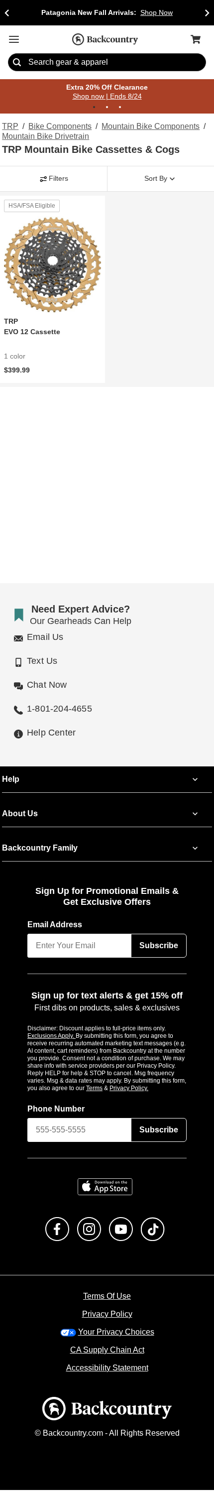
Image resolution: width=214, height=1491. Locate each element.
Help (10, 779)
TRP (9, 127)
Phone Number (56, 1110)
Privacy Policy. (142, 1089)
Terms (108, 1089)
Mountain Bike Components (147, 127)
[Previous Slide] (7, 12)
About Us (19, 814)
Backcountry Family (40, 848)
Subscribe (158, 946)
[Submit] (17, 63)
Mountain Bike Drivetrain (45, 137)
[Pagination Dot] (94, 107)
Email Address (55, 925)
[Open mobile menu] (14, 39)
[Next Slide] (207, 12)
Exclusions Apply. (51, 1036)
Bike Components (58, 127)
